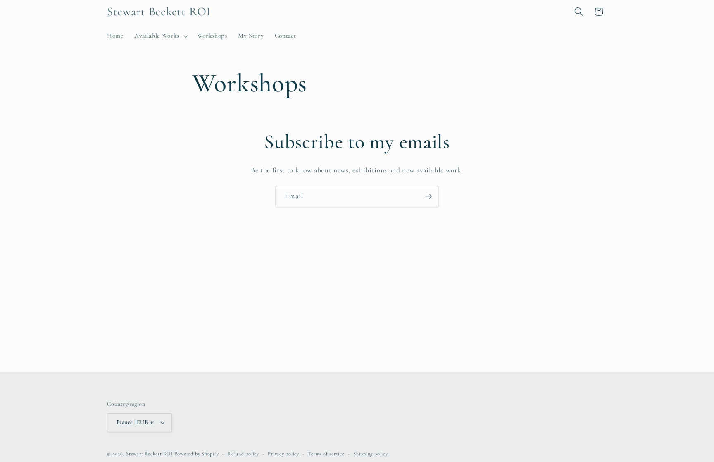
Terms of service (326, 454)
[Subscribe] (428, 196)
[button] (160, 35)
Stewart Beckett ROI (149, 454)
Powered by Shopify (196, 454)
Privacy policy (283, 454)
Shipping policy (370, 454)
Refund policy (243, 454)
